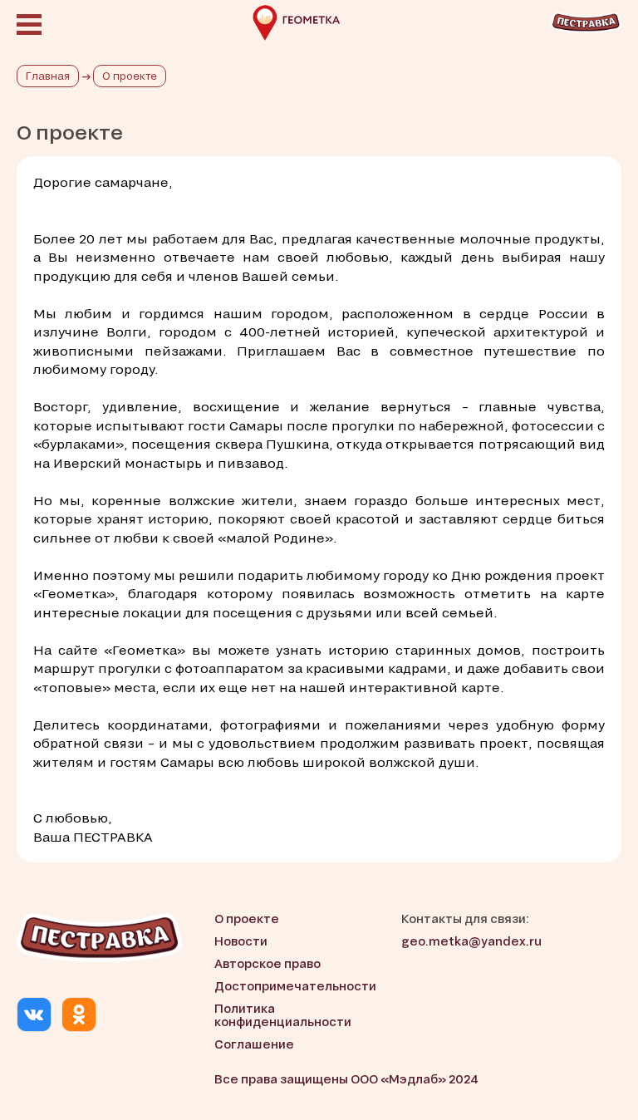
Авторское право (267, 963)
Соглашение (254, 1044)
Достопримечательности (295, 986)
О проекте (246, 918)
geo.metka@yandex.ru (471, 941)
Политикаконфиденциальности (282, 1015)
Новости (240, 941)
